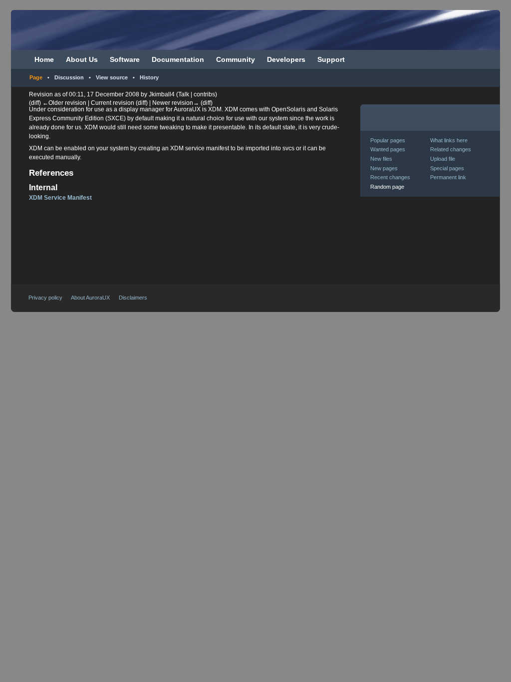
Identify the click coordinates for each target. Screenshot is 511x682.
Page (35, 77)
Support (331, 59)
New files (381, 159)
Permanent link (448, 177)
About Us (82, 59)
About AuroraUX (90, 298)
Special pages (447, 168)
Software (125, 59)
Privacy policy (45, 298)
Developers (286, 59)
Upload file (442, 159)
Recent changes (390, 177)
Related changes (450, 149)
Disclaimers (133, 298)
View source (112, 77)
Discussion (69, 77)
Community (235, 59)
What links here (449, 140)
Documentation (178, 59)
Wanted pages (387, 149)
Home (44, 59)
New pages (384, 168)
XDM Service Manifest (60, 197)
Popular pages (387, 140)
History (149, 77)
